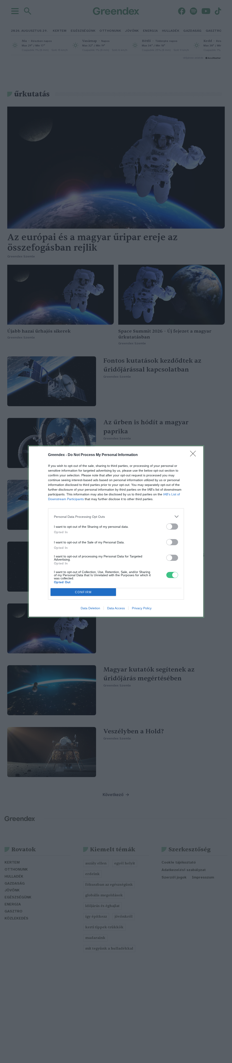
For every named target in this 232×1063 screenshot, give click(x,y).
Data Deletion (90, 608)
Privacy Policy (142, 608)
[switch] (172, 526)
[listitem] (116, 516)
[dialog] (116, 531)
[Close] (194, 455)
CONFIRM (83, 592)
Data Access (116, 608)
